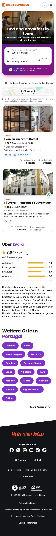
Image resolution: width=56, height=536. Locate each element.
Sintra (26, 380)
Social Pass (28, 476)
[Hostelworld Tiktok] (44, 450)
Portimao (36, 354)
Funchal (10, 389)
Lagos (8, 372)
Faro (42, 372)
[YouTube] (31, 450)
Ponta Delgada (13, 354)
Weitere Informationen (32, 101)
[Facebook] (12, 450)
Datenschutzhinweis (28, 503)
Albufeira (26, 372)
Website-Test (29, 516)
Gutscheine (47, 509)
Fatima (9, 398)
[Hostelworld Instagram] (25, 450)
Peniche (10, 380)
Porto (27, 345)
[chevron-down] (27, 254)
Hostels (17, 470)
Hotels (26, 470)
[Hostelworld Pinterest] (38, 450)
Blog (10, 470)
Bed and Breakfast (39, 470)
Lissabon (10, 345)
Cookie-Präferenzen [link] (28, 523)
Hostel (8, 136)
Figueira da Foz (31, 389)
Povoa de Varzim (33, 363)
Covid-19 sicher (23, 155)
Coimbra (10, 363)
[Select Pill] (44, 5)
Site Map (41, 516)
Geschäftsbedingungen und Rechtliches (22, 509)
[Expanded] (6, 83)
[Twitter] (18, 450)
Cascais (43, 380)
